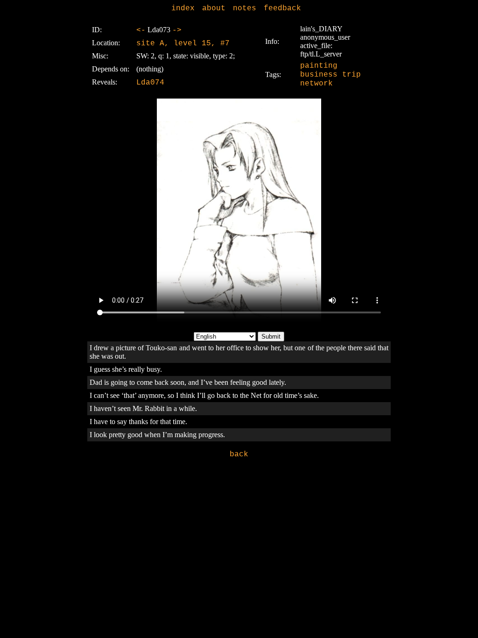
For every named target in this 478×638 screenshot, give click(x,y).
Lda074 (150, 82)
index (183, 8)
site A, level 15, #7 (183, 43)
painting (318, 66)
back (239, 454)
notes (244, 8)
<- (141, 30)
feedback (282, 8)
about (213, 8)
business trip (330, 75)
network (316, 83)
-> (177, 30)
